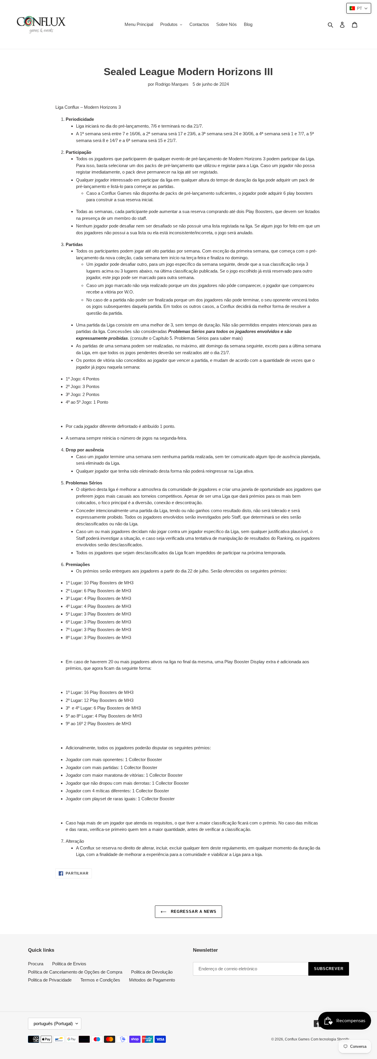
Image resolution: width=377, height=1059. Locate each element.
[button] (359, 8)
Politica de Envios (69, 963)
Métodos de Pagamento (152, 979)
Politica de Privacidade (50, 979)
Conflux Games (297, 1039)
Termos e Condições (100, 979)
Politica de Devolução (152, 971)
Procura (35, 963)
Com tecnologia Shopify (330, 1039)
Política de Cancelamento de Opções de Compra (75, 971)
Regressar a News (192, 911)
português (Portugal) (53, 1023)
